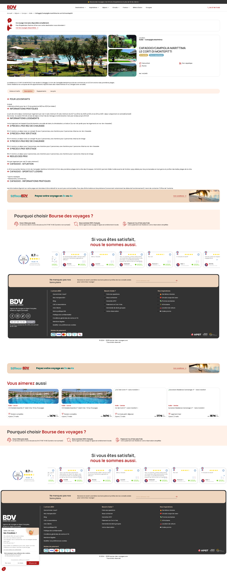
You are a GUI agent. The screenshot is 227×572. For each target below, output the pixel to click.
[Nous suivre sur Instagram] (17, 316)
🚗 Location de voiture (167, 308)
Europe (24, 13)
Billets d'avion (137, 8)
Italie (30, 13)
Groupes (149, 8)
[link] (209, 7)
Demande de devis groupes (115, 308)
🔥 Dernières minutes (167, 294)
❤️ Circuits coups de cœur (169, 298)
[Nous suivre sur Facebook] (12, 316)
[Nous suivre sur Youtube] (28, 316)
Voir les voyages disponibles (26, 28)
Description (28, 91)
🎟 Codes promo (165, 311)
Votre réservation (112, 311)
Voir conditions (178, 196)
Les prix (53, 91)
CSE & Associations (59, 304)
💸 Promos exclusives (167, 301)
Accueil (9, 13)
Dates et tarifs (15, 91)
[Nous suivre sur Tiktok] (23, 316)
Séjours (16, 13)
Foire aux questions (113, 294)
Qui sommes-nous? (59, 294)
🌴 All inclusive (165, 304)
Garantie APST (111, 301)
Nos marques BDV (59, 298)
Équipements (41, 91)
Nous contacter (111, 298)
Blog (54, 301)
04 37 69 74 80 (18, 322)
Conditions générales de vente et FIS (65, 318)
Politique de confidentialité (62, 315)
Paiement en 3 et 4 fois (114, 304)
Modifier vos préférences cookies (64, 325)
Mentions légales (59, 322)
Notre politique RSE (59, 311)
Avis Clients (57, 308)
